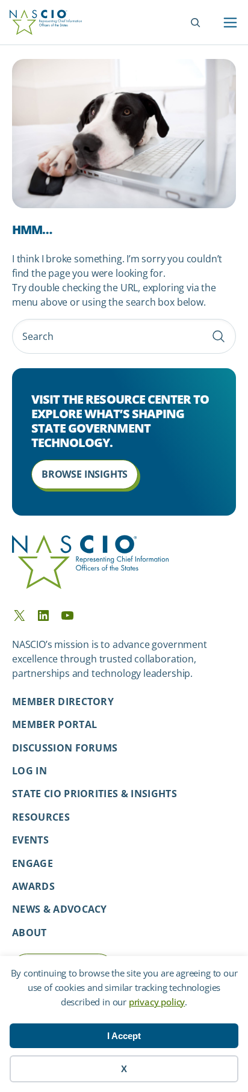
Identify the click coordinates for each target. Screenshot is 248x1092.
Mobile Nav (230, 22)
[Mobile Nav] (230, 22)
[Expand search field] (195, 22)
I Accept (124, 1036)
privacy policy (157, 1002)
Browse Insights (85, 474)
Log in (29, 770)
